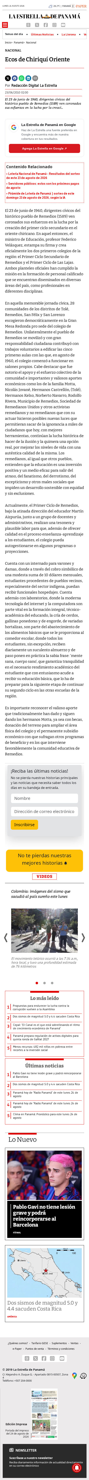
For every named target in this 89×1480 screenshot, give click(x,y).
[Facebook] (46, 24)
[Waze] (83, 1375)
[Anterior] (6, 938)
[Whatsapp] (21, 78)
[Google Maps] (74, 1375)
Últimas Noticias (42, 34)
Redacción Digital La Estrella (34, 85)
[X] (37, 24)
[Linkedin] (28, 78)
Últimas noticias (44, 1066)
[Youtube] (63, 24)
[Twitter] (8, 78)
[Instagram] (55, 24)
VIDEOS (44, 876)
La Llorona (69, 34)
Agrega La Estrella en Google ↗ (44, 148)
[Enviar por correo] (35, 78)
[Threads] (28, 24)
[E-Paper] (79, 5)
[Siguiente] (83, 938)
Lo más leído (44, 998)
